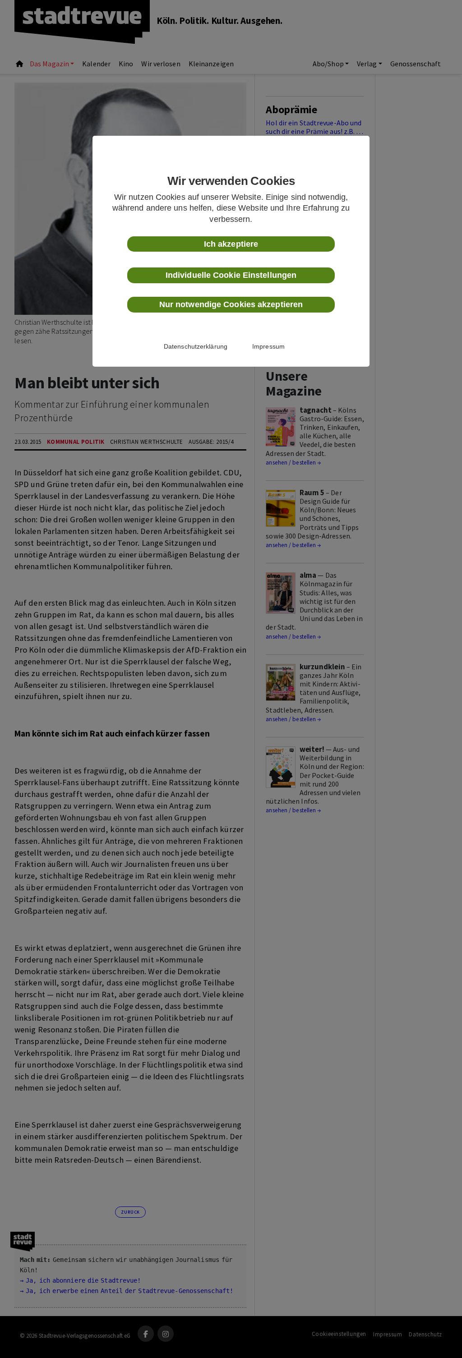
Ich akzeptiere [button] (231, 244)
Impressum (268, 346)
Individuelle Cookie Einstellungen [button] (231, 275)
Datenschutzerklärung (195, 346)
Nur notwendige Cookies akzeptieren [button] (231, 304)
